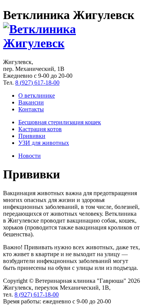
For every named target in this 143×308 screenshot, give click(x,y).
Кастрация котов (40, 129)
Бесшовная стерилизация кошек (59, 122)
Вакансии (31, 102)
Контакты (31, 109)
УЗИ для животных (43, 143)
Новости (29, 155)
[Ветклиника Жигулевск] (71, 43)
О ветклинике (36, 95)
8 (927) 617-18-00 (37, 82)
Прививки (31, 136)
